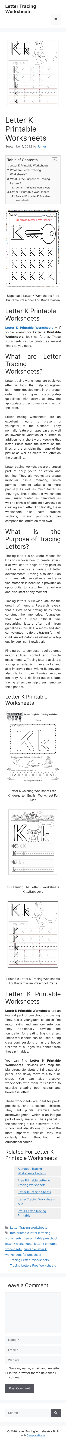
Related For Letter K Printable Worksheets (33, 198)
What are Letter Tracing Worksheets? (25, 172)
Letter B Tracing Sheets (34, 1192)
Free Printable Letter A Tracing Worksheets (34, 1183)
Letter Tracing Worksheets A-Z (36, 1202)
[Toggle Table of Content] (53, 160)
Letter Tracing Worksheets (20, 9)
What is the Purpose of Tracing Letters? (30, 181)
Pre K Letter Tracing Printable (32, 1213)
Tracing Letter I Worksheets (29, 1260)
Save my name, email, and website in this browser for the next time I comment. (34, 1373)
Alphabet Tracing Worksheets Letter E (32, 1171)
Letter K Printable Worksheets (29, 165)
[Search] (56, 1413)
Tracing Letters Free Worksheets (33, 1265)
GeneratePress (36, 1435)
